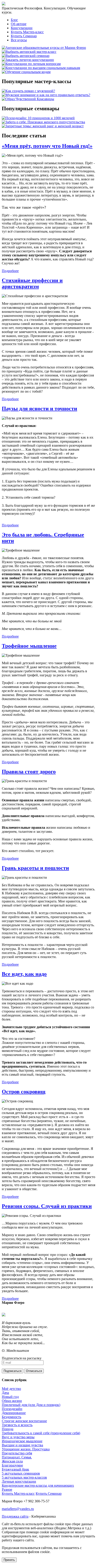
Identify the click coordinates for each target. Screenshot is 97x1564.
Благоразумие (12, 1465)
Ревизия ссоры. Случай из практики (47, 1206)
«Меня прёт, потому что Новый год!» (47, 146)
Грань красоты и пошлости (35, 868)
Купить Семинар (24, 36)
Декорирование (14, 1413)
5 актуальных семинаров (21, 1473)
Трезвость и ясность (17, 1425)
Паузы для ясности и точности (39, 408)
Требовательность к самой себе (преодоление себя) (41, 1433)
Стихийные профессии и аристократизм (32, 283)
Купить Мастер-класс (27, 32)
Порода (7, 1429)
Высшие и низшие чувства (22, 1445)
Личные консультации (19, 1481)
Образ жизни (12, 1401)
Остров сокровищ (23, 1092)
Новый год (10, 1397)
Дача (5, 1393)
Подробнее (10, 271)
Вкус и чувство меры (18, 1437)
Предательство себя (17, 1453)
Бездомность (11, 1417)
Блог (14, 20)
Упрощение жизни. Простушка (26, 1449)
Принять (9, 1560)
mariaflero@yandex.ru (18, 1509)
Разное (7, 1489)
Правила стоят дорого (29, 771)
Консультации (21, 28)
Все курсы (19, 40)
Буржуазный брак (15, 1469)
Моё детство (11, 1389)
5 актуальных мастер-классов (24, 1477)
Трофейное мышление (29, 646)
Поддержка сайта (15, 1516)
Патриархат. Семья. (17, 1457)
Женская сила (12, 1461)
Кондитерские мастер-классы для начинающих (38, 1485)
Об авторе (18, 24)
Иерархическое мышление (22, 1441)
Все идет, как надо (24, 974)
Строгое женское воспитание (24, 1421)
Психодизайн (12, 1409)
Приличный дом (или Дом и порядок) (31, 1405)
